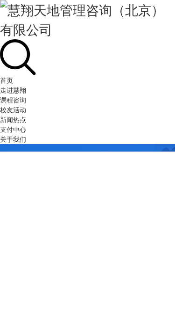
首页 (6, 80)
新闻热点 (13, 119)
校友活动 (13, 109)
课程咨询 (13, 99)
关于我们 (13, 139)
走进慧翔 (13, 89)
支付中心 (13, 129)
